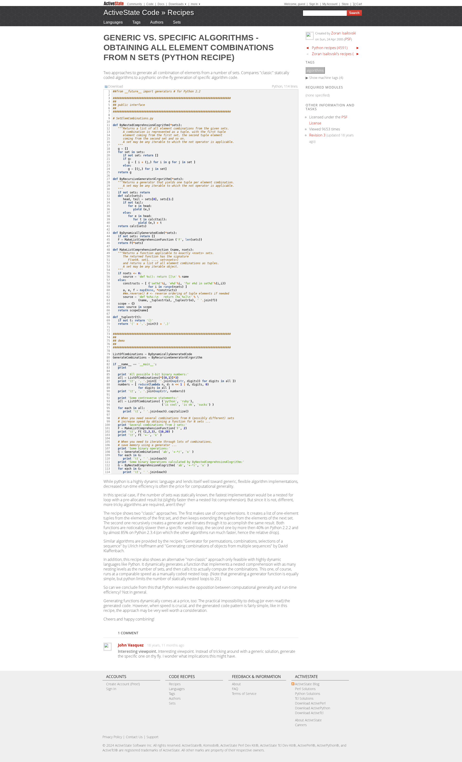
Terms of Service (244, 693)
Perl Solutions (305, 688)
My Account (329, 4)
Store (345, 4)
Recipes (180, 12)
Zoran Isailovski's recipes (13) (335, 53)
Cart (359, 4)
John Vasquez (131, 645)
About (236, 684)
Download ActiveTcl (309, 713)
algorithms (315, 70)
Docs (161, 4)
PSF (348, 39)
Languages (113, 22)
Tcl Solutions (304, 698)
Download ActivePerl (310, 703)
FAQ (235, 688)
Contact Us (134, 737)
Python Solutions (307, 693)
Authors (156, 22)
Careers (301, 725)
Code (150, 4)
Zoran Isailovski (343, 33)
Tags (136, 22)
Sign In (313, 4)
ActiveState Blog (307, 684)
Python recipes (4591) (329, 47)
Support (153, 737)
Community (134, 4)
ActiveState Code (131, 12)
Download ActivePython (312, 708)
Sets (177, 22)
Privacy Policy (112, 737)
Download (115, 86)
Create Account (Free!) (123, 684)
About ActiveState (308, 720)
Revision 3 (317, 135)
